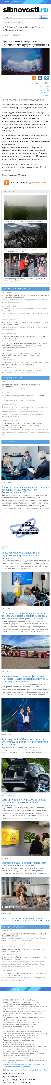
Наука (4, 548)
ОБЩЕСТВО (45, 86)
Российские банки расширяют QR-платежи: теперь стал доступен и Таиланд (23, 337)
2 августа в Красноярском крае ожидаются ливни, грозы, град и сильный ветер (23, 250)
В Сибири (9, 27)
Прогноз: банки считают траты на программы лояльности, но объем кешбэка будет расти (25, 296)
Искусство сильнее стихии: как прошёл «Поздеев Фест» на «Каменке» (23, 864)
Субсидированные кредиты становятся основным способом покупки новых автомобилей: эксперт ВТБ (25, 363)
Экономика (22, 30)
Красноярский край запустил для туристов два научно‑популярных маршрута (20, 555)
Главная (5, 35)
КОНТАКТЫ (17, 989)
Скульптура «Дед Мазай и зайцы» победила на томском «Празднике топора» (23, 934)
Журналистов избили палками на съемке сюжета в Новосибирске (21, 385)
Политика (39, 27)
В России (29, 27)
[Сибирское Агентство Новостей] (25, 9)
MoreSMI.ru (43, 1070)
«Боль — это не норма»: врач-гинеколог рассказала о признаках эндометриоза (24, 614)
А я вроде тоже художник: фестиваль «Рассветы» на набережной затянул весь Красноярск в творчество (24, 679)
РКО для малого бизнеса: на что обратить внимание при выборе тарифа (23, 310)
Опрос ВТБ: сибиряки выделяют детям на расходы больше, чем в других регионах (24, 323)
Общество (9, 30)
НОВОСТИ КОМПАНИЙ (17, 288)
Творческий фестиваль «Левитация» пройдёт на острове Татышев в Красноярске (24, 974)
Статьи (7, 22)
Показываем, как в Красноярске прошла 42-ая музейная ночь (23, 397)
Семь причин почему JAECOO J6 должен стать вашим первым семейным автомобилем (23, 802)
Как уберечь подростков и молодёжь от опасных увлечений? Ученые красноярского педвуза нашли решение (21, 355)
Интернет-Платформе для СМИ (27, 1070)
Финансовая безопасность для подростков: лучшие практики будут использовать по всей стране (21, 371)
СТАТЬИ (8, 441)
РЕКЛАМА (34, 989)
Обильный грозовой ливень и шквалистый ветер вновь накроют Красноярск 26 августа (23, 950)
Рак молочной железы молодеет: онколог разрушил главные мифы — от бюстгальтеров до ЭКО (25, 489)
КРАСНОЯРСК (17, 2)
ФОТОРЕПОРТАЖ (13, 378)
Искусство (6, 671)
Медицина (6, 482)
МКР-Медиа (17, 22)
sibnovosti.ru (38, 1011)
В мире (19, 27)
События (6, 858)
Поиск (43, 17)
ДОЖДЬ (46, 95)
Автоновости (8, 795)
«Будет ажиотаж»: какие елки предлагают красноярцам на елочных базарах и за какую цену (24, 408)
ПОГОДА (46, 88)
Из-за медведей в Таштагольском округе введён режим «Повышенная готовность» (23, 958)
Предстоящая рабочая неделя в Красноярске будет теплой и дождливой (24, 280)
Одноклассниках (37, 182)
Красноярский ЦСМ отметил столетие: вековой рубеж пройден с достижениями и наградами (25, 742)
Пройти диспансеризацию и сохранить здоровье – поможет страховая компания (25, 919)
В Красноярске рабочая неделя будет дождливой (24, 221)
